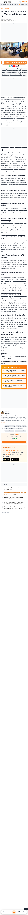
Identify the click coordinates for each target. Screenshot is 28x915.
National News (19, 428)
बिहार (8, 4)
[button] (14, 50)
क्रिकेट (4, 452)
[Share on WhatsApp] (10, 66)
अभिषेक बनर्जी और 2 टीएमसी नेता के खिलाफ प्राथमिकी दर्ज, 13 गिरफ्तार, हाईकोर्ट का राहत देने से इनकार (14, 502)
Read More (3, 422)
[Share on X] (18, 66)
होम (1, 4)
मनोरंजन (11, 450)
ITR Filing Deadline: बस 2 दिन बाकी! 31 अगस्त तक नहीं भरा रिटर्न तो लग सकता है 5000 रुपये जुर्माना (15, 376)
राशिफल (8, 452)
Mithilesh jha (7, 19)
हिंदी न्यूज (8, 454)
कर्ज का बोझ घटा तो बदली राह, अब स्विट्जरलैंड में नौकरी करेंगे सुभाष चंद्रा (14, 381)
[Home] (7, 2)
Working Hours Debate (20, 430)
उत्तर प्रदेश (11, 4)
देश (3, 450)
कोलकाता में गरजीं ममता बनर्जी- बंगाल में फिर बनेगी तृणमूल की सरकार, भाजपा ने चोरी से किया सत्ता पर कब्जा (14, 507)
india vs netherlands (9, 428)
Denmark (19, 426)
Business (7, 8)
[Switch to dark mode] (20, 2)
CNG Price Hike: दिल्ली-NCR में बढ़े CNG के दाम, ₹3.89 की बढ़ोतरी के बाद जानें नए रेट (15, 371)
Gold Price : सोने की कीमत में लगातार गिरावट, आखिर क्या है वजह (14, 386)
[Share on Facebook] (12, 66)
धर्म (20, 450)
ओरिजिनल (22, 4)
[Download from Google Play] (6, 459)
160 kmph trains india (10, 426)
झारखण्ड (4, 4)
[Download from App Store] (15, 459)
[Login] (14, 912)
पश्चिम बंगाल (16, 4)
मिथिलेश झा (8, 413)
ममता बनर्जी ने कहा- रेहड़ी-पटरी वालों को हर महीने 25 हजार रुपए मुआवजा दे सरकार (15, 488)
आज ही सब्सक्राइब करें (14, 442)
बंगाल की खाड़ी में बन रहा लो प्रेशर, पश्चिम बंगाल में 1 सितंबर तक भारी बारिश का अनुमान (13, 498)
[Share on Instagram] (16, 66)
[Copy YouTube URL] (14, 66)
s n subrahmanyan (9, 430)
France (24, 426)
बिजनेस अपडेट (16, 450)
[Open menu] (2, 2)
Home (2, 8)
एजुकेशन (26, 4)
